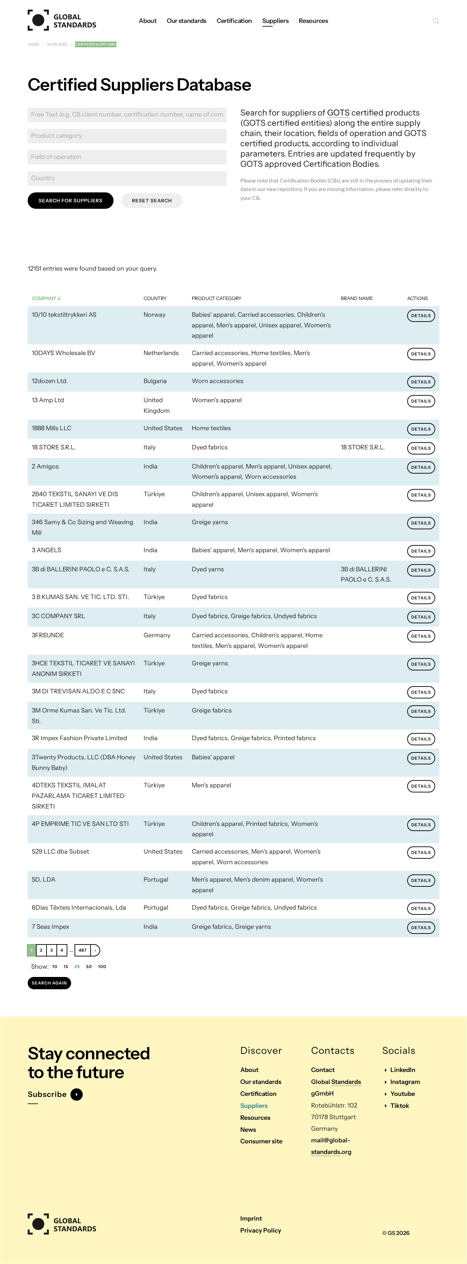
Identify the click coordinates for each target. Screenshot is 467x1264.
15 (66, 966)
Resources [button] (313, 21)
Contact (323, 1070)
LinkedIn (402, 1070)
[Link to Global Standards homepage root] (62, 1224)
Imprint (251, 1218)
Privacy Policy (260, 1230)
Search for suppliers (71, 201)
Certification (258, 1094)
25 (77, 966)
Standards (346, 1082)
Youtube (402, 1094)
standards (325, 1152)
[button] (435, 20)
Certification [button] (234, 21)
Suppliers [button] (275, 21)
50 (89, 966)
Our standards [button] (186, 21)
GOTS (338, 113)
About (249, 1070)
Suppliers (254, 1106)
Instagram (405, 1082)
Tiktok (399, 1106)
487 (83, 950)
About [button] (148, 21)
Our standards (260, 1082)
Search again (49, 983)
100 (102, 966)
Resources (255, 1118)
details (421, 315)
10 (54, 966)
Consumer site (261, 1141)
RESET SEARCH (152, 201)
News (248, 1129)
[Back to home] (62, 20)
